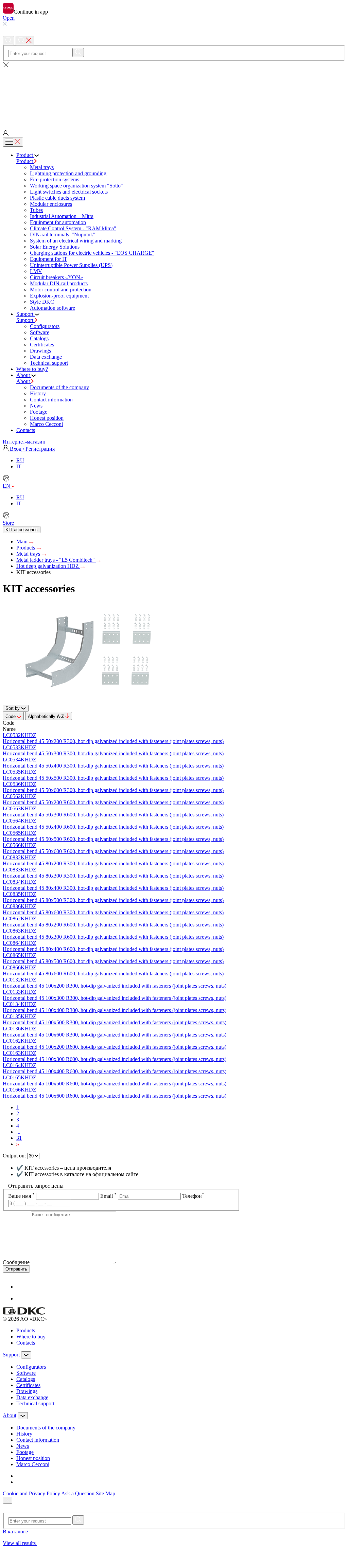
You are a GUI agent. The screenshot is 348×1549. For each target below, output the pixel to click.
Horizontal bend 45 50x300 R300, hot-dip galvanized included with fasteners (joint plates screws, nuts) (113, 753)
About (23, 381)
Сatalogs (39, 338)
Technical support (49, 363)
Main (22, 541)
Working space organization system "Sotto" (76, 185)
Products (26, 548)
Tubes (36, 210)
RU (20, 460)
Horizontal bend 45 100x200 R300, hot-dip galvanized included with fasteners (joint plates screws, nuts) (114, 986)
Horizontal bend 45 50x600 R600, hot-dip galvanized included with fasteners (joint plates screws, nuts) (113, 851)
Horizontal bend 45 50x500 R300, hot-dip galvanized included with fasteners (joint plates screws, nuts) (113, 778)
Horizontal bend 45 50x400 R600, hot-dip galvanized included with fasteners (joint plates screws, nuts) (113, 827)
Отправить (16, 1269)
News (36, 406)
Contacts (25, 1343)
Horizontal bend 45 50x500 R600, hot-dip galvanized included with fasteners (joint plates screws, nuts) (113, 839)
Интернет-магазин (24, 442)
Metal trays (42, 167)
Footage (38, 412)
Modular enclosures (51, 204)
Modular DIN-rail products (59, 283)
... (18, 1132)
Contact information (51, 399)
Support (25, 320)
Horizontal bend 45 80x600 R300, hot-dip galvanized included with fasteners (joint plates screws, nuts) (113, 912)
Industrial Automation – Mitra (61, 216)
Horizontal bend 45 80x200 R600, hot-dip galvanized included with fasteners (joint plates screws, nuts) (113, 924)
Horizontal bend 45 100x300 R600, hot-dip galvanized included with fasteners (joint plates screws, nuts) (114, 1059)
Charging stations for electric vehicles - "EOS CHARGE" (92, 253)
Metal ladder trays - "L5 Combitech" (56, 560)
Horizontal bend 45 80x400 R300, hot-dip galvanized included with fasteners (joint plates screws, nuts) (113, 888)
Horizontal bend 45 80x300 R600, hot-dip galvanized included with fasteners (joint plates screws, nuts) (113, 937)
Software (39, 332)
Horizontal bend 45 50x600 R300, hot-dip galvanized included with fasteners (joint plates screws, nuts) (113, 790)
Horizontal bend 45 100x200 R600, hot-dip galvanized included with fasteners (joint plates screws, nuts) (114, 1047)
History (38, 393)
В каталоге (15, 1531)
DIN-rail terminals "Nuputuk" (63, 234)
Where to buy (31, 1336)
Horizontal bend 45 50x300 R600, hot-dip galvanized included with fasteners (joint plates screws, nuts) (113, 814)
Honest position (47, 418)
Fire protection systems (54, 179)
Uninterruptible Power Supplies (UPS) (71, 265)
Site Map (105, 1493)
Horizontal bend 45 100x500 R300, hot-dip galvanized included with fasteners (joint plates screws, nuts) (114, 1022)
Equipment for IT (48, 259)
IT (18, 466)
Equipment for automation (58, 222)
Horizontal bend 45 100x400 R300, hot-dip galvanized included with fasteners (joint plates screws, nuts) (114, 1010)
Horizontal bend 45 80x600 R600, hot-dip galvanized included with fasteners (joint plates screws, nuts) (113, 973)
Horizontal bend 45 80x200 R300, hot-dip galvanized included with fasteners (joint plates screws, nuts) (113, 863)
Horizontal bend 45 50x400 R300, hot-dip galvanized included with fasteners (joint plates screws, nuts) (113, 766)
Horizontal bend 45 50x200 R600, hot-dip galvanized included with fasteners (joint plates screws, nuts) (113, 802)
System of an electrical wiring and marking (76, 241)
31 (19, 1138)
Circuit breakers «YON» (56, 277)
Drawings (40, 351)
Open (9, 18)
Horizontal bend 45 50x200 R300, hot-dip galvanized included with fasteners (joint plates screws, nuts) (113, 741)
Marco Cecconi (46, 424)
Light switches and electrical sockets (69, 192)
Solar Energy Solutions (55, 247)
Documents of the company (59, 387)
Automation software (52, 308)
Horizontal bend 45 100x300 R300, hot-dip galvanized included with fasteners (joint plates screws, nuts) (114, 998)
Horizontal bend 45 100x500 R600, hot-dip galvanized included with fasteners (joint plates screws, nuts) (114, 1083)
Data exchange (46, 357)
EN (7, 486)
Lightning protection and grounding (68, 173)
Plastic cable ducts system (57, 198)
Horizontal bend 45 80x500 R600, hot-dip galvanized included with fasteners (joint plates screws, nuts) (113, 961)
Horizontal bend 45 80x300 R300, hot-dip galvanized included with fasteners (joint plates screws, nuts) (113, 876)
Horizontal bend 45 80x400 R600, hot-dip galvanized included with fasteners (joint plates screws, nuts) (113, 949)
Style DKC (42, 302)
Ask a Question (77, 1493)
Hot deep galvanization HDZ (48, 566)
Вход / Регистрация (31, 449)
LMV (36, 271)
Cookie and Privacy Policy (31, 1493)
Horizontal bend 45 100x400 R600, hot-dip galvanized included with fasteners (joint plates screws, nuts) (114, 1071)
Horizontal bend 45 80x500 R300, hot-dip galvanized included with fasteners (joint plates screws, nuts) (113, 900)
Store (8, 523)
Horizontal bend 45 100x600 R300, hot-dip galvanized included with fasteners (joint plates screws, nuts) (114, 1035)
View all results (20, 1543)
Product (25, 161)
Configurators (44, 326)
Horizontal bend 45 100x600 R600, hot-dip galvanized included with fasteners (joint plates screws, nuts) (114, 1096)
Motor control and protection (60, 289)
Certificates (42, 344)
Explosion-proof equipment (59, 296)
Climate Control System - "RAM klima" (73, 228)
